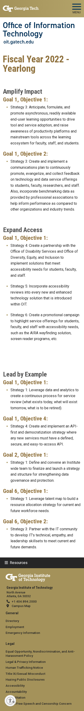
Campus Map (21, 606)
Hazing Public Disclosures (25, 679)
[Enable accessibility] (10, 700)
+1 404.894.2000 (24, 601)
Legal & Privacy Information (26, 662)
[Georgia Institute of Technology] (21, 6)
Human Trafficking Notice (24, 667)
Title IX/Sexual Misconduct (25, 673)
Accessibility (15, 685)
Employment (15, 627)
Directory (12, 621)
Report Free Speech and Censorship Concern (39, 703)
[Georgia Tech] (28, 577)
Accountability (16, 691)
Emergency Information (23, 633)
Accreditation (15, 697)
